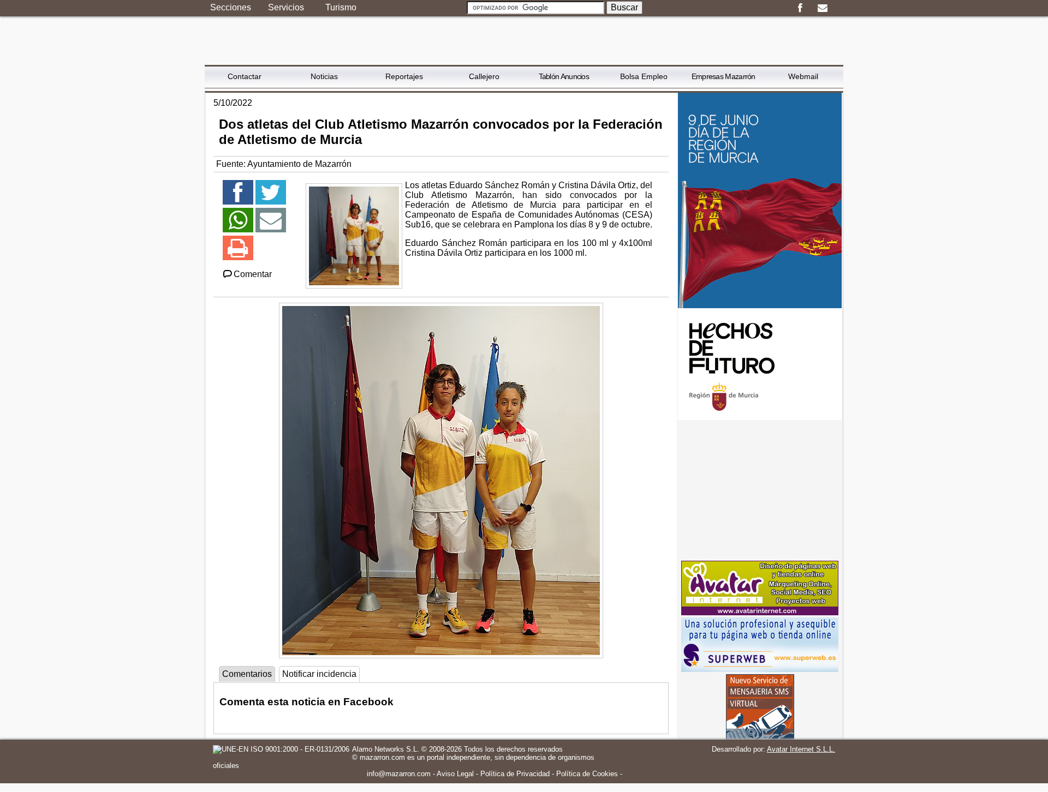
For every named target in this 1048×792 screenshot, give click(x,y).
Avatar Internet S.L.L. (801, 749)
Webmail (803, 76)
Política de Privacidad (515, 774)
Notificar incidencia (319, 674)
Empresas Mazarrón (723, 76)
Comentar (253, 274)
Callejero (484, 76)
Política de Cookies (587, 774)
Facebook (800, 8)
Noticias (324, 76)
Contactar (244, 76)
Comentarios (247, 674)
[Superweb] (759, 669)
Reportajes (404, 76)
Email (822, 8)
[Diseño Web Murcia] (759, 612)
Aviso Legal (455, 774)
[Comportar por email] (270, 225)
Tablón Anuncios (564, 76)
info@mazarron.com (399, 774)
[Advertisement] (760, 490)
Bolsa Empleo (644, 76)
